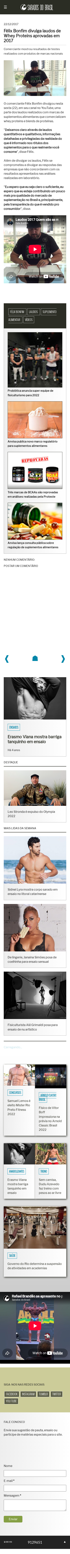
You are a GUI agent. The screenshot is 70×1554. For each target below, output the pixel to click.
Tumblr (43, 1394)
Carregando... (13, 1047)
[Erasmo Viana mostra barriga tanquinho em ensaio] (35, 718)
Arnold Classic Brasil (47, 1097)
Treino (44, 1171)
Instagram (28, 1394)
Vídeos (28, 319)
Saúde (12, 1256)
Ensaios (13, 727)
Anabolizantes (16, 1171)
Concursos (15, 1093)
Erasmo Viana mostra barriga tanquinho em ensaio (35, 739)
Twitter (56, 1394)
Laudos (33, 312)
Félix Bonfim (17, 312)
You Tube (11, 1401)
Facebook (12, 1394)
